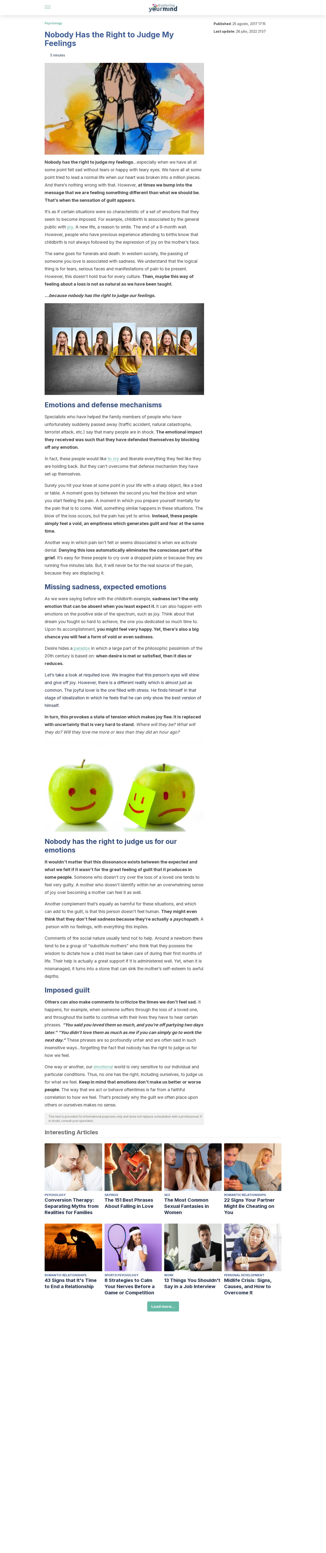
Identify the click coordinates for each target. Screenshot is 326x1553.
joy (70, 226)
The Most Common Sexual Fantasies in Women (186, 1206)
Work (169, 1275)
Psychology (53, 23)
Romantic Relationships (245, 1195)
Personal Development (244, 1275)
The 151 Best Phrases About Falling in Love (129, 1203)
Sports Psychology (121, 1275)
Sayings (111, 1195)
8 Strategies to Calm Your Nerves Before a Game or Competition (130, 1286)
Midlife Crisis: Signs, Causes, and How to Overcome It (248, 1286)
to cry (113, 458)
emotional (102, 1066)
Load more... (163, 1306)
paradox (82, 648)
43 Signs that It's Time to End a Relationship (71, 1283)
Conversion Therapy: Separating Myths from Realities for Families (72, 1206)
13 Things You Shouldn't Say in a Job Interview (192, 1283)
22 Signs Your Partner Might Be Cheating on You (249, 1206)
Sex (167, 1195)
